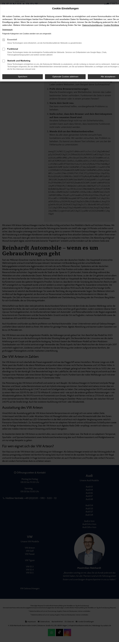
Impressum (7, 29)
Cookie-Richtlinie (111, 25)
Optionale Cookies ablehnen (65, 76)
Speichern (22, 76)
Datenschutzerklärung (92, 25)
